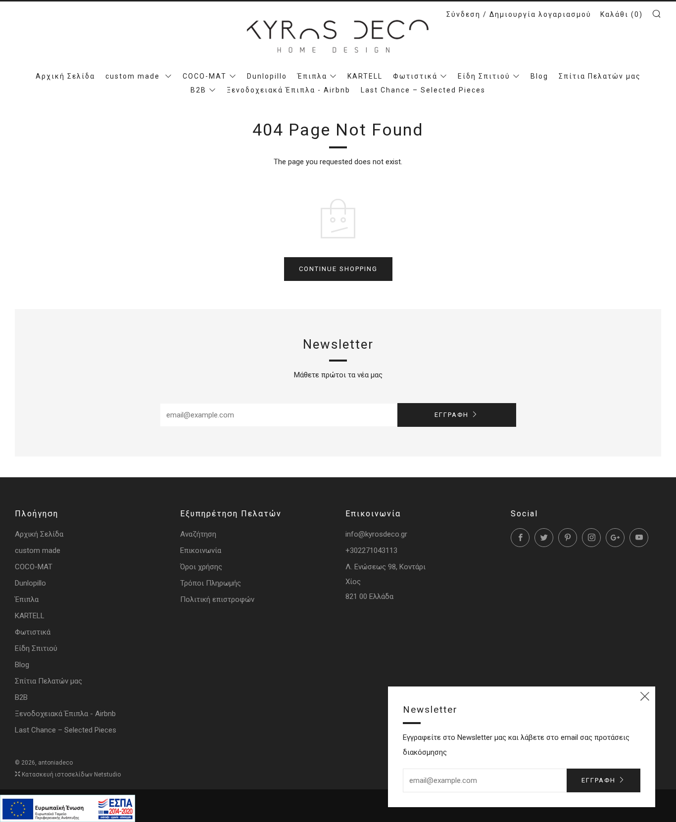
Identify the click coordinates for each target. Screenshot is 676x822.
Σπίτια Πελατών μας (600, 76)
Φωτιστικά (415, 76)
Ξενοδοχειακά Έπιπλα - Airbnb (288, 90)
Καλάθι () (621, 14)
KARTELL (365, 76)
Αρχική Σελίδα (65, 76)
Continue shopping (338, 269)
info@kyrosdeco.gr (376, 534)
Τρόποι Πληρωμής (210, 583)
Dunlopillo (267, 76)
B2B (198, 90)
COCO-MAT (205, 76)
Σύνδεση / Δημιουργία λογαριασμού (518, 14)
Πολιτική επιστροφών (217, 599)
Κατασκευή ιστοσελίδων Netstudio (71, 774)
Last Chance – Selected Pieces (423, 90)
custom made (133, 76)
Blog (539, 76)
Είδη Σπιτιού (484, 76)
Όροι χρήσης (201, 566)
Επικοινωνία (200, 550)
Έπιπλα (312, 76)
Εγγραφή (452, 414)
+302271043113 (371, 550)
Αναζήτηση (198, 534)
